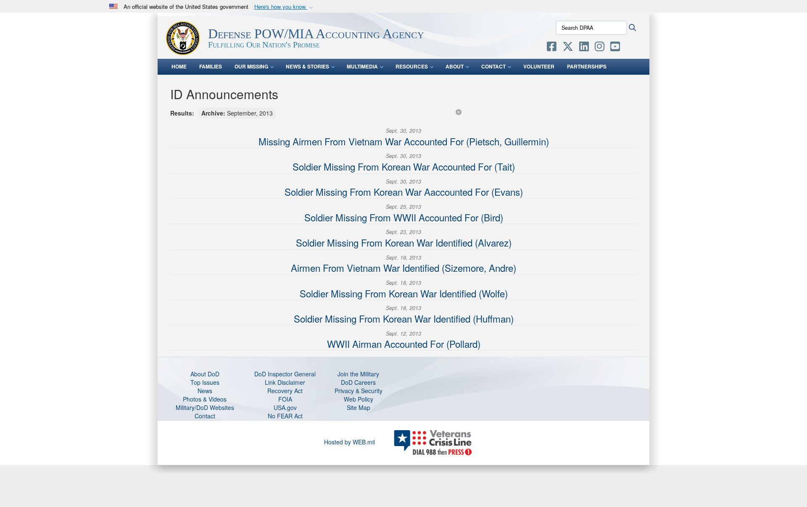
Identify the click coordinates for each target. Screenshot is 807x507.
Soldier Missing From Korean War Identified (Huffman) (404, 318)
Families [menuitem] (210, 66)
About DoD (204, 374)
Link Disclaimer (285, 382)
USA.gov (285, 407)
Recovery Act (285, 390)
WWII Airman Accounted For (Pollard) (403, 343)
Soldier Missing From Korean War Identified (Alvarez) (404, 242)
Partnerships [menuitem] (587, 66)
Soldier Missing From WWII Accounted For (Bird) (403, 217)
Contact (205, 416)
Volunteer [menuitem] (538, 66)
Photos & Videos (205, 399)
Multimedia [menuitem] (362, 66)
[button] (284, 7)
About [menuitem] (455, 66)
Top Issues (204, 382)
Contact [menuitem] (493, 66)
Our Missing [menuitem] (251, 66)
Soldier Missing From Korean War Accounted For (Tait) (404, 166)
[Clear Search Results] (459, 112)
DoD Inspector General (285, 374)
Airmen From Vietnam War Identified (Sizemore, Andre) (403, 267)
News (205, 390)
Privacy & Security (358, 390)
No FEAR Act (285, 416)
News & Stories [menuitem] (307, 66)
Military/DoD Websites (205, 407)
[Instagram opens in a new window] (599, 48)
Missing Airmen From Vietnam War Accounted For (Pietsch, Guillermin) (403, 141)
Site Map (358, 407)
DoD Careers (358, 382)
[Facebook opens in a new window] (551, 48)
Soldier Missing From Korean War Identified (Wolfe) (404, 293)
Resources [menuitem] (412, 66)
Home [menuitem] (179, 66)
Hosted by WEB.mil (349, 442)
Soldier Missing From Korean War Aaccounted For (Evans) (404, 191)
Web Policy (358, 399)
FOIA (285, 399)
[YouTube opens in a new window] (615, 48)
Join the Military (358, 374)
